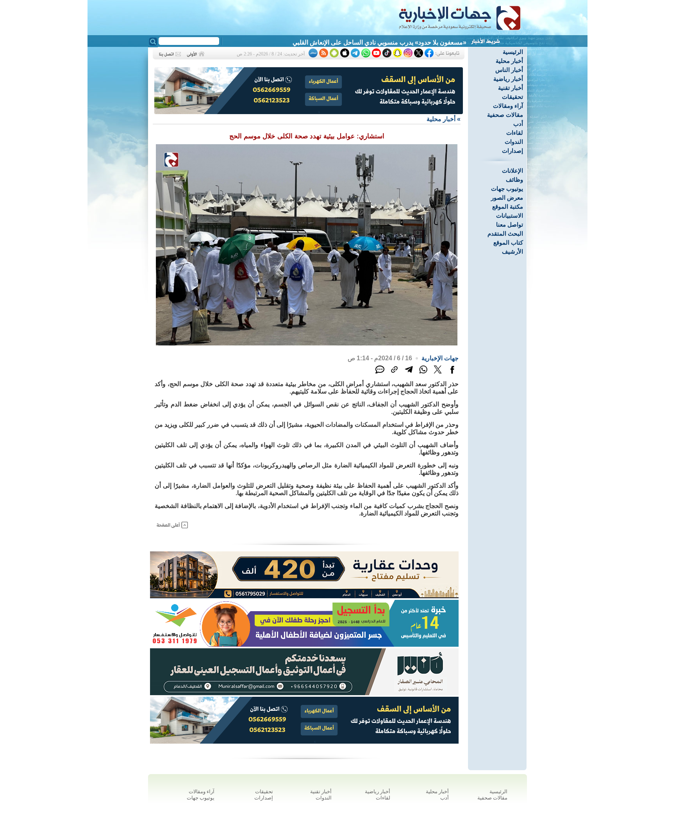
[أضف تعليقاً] (379, 373)
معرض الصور (507, 197)
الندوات (514, 141)
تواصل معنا (509, 224)
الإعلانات (512, 170)
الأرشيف (512, 251)
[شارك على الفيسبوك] (452, 373)
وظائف (514, 179)
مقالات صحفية (505, 114)
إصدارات (512, 150)
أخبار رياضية (508, 78)
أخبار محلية (509, 60)
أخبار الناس (509, 69)
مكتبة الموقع (507, 206)
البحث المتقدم (505, 233)
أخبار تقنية (510, 87)
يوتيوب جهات (507, 188)
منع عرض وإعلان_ (442, 42)
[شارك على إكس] (437, 373)
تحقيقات (512, 96)
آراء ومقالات (508, 105)
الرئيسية (513, 51)
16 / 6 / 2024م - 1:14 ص (380, 358)
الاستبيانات (509, 215)
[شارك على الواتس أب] (423, 373)
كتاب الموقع (508, 242)
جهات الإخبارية (440, 358)
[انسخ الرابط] (394, 373)
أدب (518, 123)
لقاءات (514, 132)
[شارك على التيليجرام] (408, 373)
